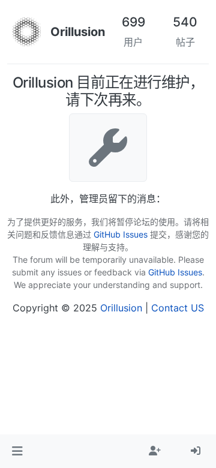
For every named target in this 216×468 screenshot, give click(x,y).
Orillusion (121, 308)
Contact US (177, 308)
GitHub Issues (121, 234)
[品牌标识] (26, 31)
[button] (17, 451)
